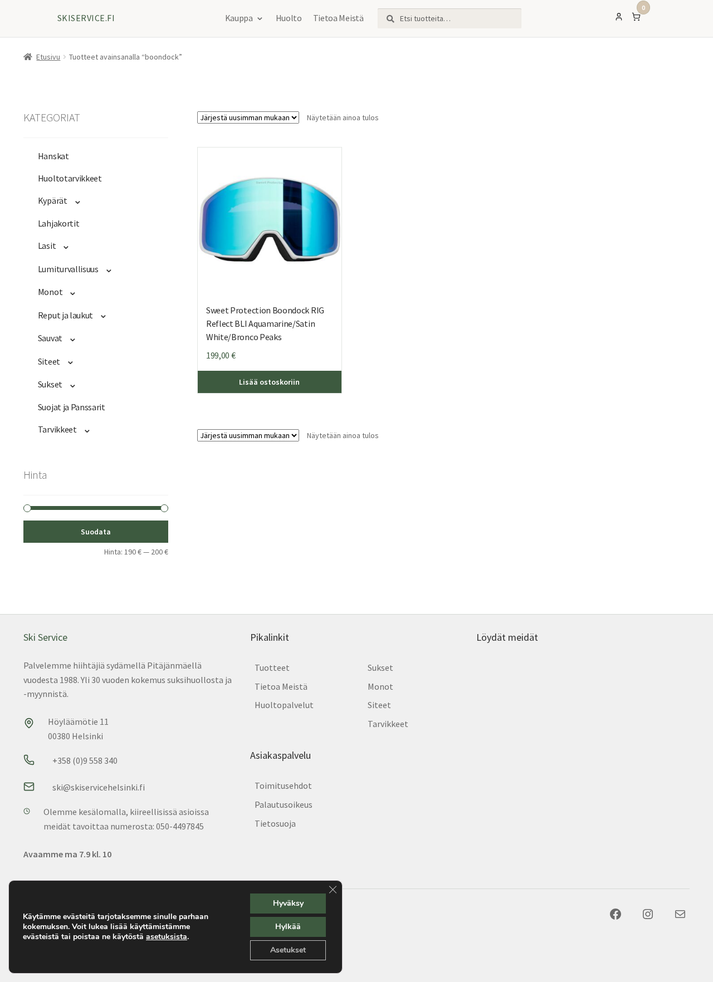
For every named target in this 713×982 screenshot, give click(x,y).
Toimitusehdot (283, 785)
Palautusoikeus (283, 804)
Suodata (96, 532)
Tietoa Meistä (338, 17)
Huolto (289, 17)
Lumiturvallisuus (68, 268)
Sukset (50, 384)
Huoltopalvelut (284, 704)
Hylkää (288, 926)
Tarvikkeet (57, 429)
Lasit (47, 245)
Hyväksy (288, 903)
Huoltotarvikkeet (70, 178)
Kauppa (239, 17)
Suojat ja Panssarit (71, 407)
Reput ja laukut (65, 315)
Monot (50, 291)
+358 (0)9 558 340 (85, 760)
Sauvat (50, 337)
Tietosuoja (275, 823)
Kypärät (52, 200)
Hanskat (53, 155)
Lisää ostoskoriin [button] (269, 382)
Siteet (49, 361)
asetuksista (166, 937)
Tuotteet (272, 667)
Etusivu (48, 57)
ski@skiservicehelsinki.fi (98, 787)
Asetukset (288, 950)
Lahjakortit (59, 223)
